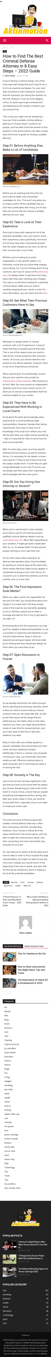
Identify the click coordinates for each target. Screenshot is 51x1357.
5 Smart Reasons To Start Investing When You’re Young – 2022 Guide (12, 901)
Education (8, 1056)
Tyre (6, 1179)
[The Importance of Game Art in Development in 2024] (9, 983)
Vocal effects (10, 1184)
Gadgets (8, 1081)
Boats (7, 1023)
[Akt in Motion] (25, 20)
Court (22, 882)
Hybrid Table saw (11, 1114)
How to (7, 1106)
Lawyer (18, 886)
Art (5, 1007)
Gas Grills (8, 1089)
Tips (11, 47)
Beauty (7, 1011)
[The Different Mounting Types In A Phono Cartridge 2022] (9, 1272)
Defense (40, 882)
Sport (6, 1155)
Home (5, 47)
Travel (7, 1175)
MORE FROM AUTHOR (34, 946)
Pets (6, 1130)
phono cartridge (11, 1134)
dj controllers (10, 1048)
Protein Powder (11, 1138)
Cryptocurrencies (11, 1044)
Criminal (30, 882)
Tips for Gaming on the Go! (32, 953)
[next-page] (8, 993)
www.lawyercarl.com (13, 540)
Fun (6, 1073)
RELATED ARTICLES (12, 946)
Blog (6, 1019)
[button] (4, 40)
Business (8, 1028)
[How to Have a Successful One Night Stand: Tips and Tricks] (9, 970)
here (45, 293)
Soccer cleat (9, 1151)
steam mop (9, 1159)
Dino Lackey (10, 76)
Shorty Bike (9, 1147)
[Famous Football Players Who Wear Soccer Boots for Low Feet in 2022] (9, 1245)
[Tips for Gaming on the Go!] (9, 956)
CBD (6, 1036)
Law (6, 1118)
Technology (9, 1167)
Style (6, 1163)
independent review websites (17, 381)
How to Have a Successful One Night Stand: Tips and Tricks (31, 969)
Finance (7, 1060)
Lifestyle (8, 1122)
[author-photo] (25, 929)
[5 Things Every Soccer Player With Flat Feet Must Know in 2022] (9, 1259)
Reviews (8, 1143)
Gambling (8, 1085)
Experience (8, 886)
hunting (7, 1110)
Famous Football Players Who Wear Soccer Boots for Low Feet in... (32, 1244)
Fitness (7, 1064)
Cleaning (8, 1040)
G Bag (7, 1077)
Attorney (14, 882)
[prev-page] (4, 993)
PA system (9, 1126)
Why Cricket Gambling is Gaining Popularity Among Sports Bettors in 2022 (37, 901)
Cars (6, 1032)
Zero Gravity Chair (12, 1188)
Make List (27, 886)
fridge (6, 1069)
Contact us (25, 1335)
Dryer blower (10, 1052)
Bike (6, 1015)
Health (7, 1097)
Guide (6, 1093)
